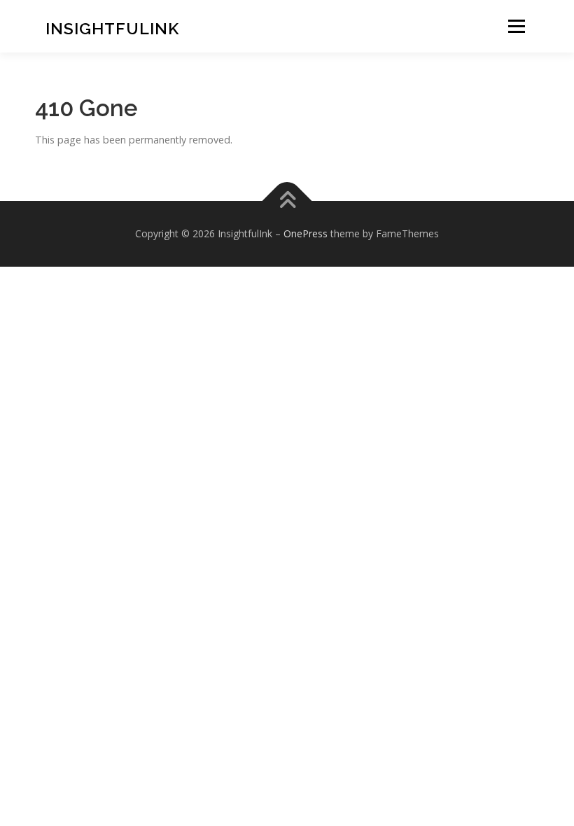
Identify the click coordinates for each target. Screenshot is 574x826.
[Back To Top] (287, 200)
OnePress (306, 233)
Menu (516, 26)
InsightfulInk (112, 28)
